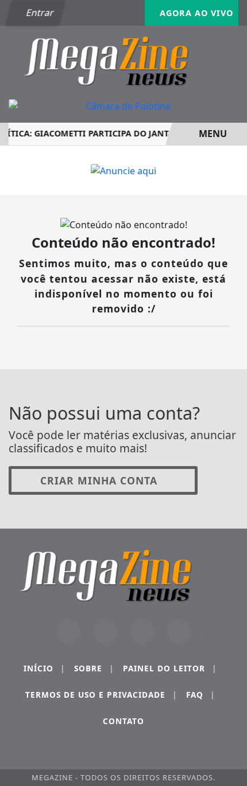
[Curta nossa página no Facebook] (68, 632)
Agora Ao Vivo (195, 12)
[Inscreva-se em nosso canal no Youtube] (142, 632)
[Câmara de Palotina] (123, 106)
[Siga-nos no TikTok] (179, 632)
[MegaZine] (123, 59)
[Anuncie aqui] (123, 169)
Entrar (39, 12)
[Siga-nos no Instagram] (105, 632)
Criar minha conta (98, 480)
